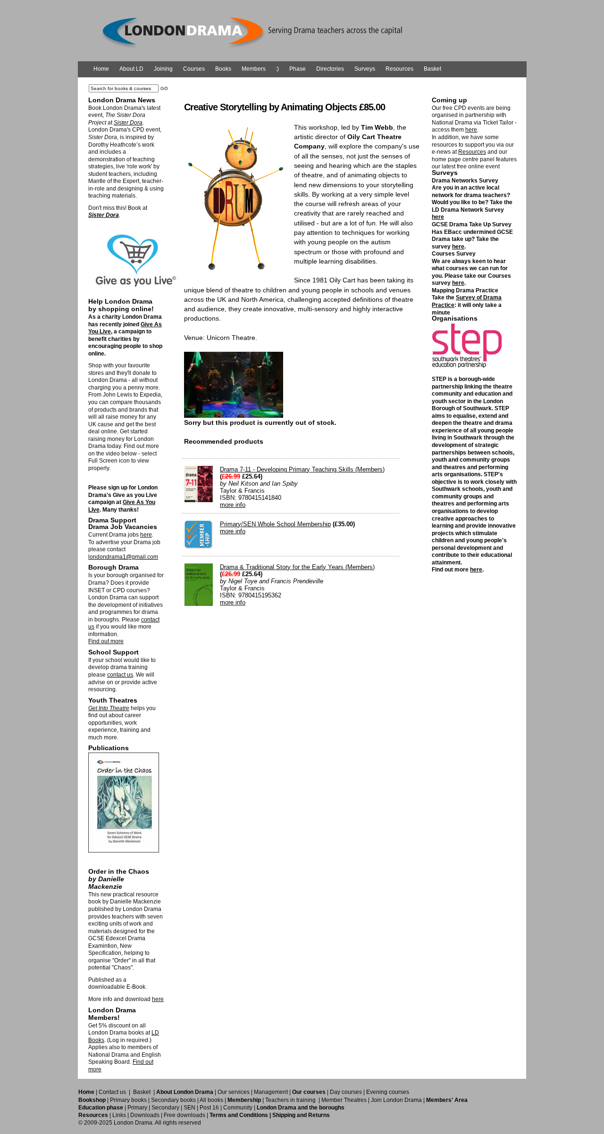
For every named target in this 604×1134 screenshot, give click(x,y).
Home (101, 69)
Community (237, 1107)
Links (119, 1115)
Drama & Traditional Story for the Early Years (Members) (297, 567)
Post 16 (209, 1107)
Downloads (144, 1115)
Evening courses (387, 1092)
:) (277, 69)
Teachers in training (290, 1100)
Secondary (165, 1107)
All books (211, 1100)
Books (223, 69)
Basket (432, 69)
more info (232, 504)
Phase (297, 69)
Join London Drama (396, 1100)
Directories (330, 69)
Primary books (128, 1100)
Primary (137, 1107)
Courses (194, 69)
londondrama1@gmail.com (123, 557)
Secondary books (173, 1100)
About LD (131, 69)
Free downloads (184, 1115)
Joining (163, 69)
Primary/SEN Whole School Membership (275, 524)
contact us (120, 675)
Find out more (106, 641)
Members (254, 69)
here (146, 535)
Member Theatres (344, 1100)
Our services (234, 1092)
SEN (189, 1107)
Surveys (364, 69)
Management (271, 1092)
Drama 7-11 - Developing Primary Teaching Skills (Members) (302, 469)
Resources (399, 69)
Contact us (112, 1092)
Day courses (346, 1092)
